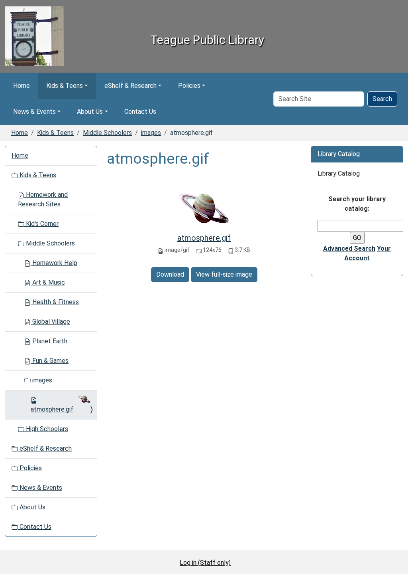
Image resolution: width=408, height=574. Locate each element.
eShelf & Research (130, 85)
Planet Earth (49, 341)
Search (382, 99)
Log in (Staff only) (205, 562)
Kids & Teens (64, 85)
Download (170, 274)
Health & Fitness (55, 302)
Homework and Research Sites (43, 199)
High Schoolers (46, 429)
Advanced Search (349, 248)
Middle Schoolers (107, 133)
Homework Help (54, 263)
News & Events (34, 111)
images (151, 133)
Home (21, 85)
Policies (189, 85)
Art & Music (48, 282)
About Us (90, 111)
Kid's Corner (41, 224)
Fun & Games (50, 360)
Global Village (50, 321)
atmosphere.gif (204, 238)
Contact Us (140, 111)
